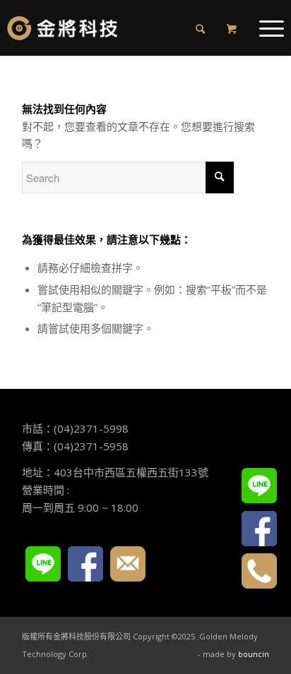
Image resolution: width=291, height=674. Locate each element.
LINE (43, 564)
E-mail (128, 564)
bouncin (253, 654)
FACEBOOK (85, 564)
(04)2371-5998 (91, 428)
